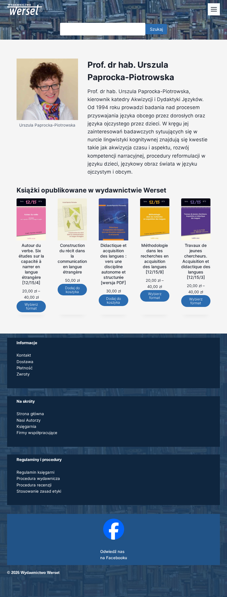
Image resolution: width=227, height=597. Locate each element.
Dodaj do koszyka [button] (72, 290)
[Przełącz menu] (214, 9)
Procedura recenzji (34, 485)
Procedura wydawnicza (38, 478)
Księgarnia (26, 426)
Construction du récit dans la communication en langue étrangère (72, 258)
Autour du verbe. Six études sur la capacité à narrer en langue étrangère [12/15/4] (31, 264)
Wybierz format (31, 306)
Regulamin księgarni (35, 472)
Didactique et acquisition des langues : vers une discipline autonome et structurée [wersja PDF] (113, 264)
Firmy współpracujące (37, 432)
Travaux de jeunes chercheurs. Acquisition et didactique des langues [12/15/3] (195, 261)
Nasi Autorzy (28, 420)
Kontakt (24, 355)
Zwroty (23, 374)
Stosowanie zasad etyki (39, 491)
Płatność (25, 367)
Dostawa (25, 361)
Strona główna (30, 413)
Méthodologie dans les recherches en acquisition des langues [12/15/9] (154, 258)
